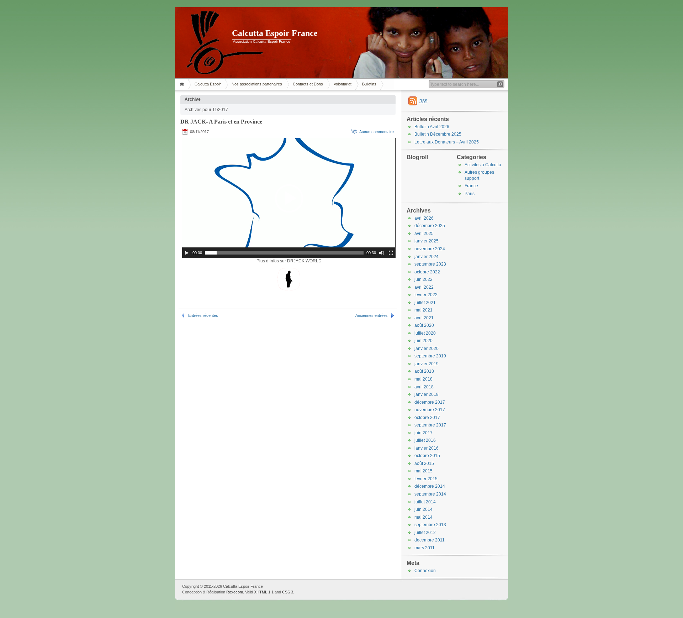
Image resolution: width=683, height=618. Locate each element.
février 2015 (426, 478)
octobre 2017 (427, 417)
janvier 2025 (426, 241)
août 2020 (424, 325)
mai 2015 (423, 470)
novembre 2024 (429, 248)
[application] (289, 198)
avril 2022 (424, 287)
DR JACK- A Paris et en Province (221, 122)
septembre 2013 (430, 524)
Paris (470, 193)
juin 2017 (423, 432)
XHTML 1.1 (264, 592)
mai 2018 (423, 379)
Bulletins (369, 84)
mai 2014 (423, 517)
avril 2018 (424, 386)
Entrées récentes (203, 315)
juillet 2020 (425, 333)
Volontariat (342, 84)
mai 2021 (423, 310)
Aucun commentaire (376, 132)
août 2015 (424, 463)
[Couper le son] (382, 253)
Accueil (183, 84)
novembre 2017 (429, 409)
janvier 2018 (426, 394)
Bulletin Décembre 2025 (437, 134)
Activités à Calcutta (483, 164)
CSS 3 (287, 592)
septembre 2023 (430, 264)
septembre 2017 (430, 425)
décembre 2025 (429, 225)
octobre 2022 (427, 271)
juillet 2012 (425, 532)
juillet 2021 (425, 302)
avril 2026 (424, 218)
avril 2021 (424, 317)
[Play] (187, 253)
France (471, 185)
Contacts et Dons (308, 84)
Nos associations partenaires (257, 84)
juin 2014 (423, 509)
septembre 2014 (430, 494)
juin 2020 (423, 340)
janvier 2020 (426, 348)
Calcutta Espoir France (275, 33)
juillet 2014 (425, 501)
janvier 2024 (426, 256)
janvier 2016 (426, 448)
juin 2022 (423, 279)
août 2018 (424, 371)
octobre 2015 (427, 455)
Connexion (425, 570)
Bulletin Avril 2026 (431, 126)
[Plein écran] (391, 253)
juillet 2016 (425, 440)
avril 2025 (424, 233)
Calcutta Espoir (208, 84)
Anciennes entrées (371, 315)
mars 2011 (424, 547)
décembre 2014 (429, 486)
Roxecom (234, 592)
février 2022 (426, 294)
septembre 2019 (430, 355)
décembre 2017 (429, 402)
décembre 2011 (429, 540)
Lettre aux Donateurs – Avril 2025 (446, 142)
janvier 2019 (426, 363)
